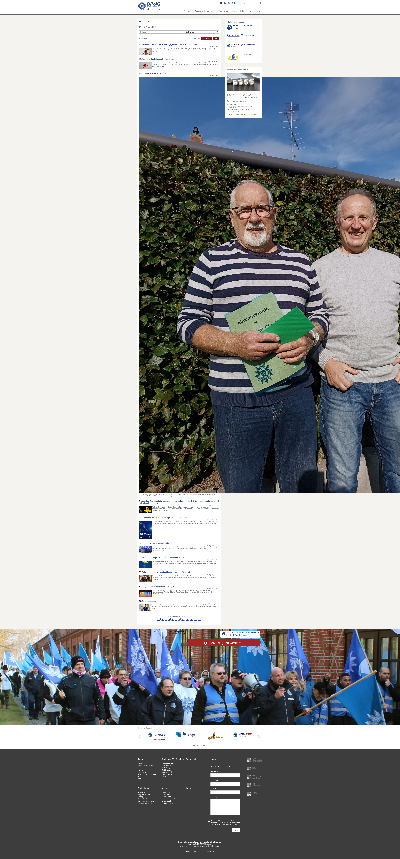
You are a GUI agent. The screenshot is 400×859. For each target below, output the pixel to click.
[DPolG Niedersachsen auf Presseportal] (232, 3)
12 (191, 619)
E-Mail (213, 789)
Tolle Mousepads (149, 601)
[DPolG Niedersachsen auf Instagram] (228, 3)
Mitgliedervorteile (144, 794)
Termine (140, 781)
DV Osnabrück (167, 772)
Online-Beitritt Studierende (147, 801)
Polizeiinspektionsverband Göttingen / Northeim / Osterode (166, 572)
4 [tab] (204, 745)
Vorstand (141, 763)
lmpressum (198, 851)
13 (195, 619)
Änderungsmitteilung (145, 803)
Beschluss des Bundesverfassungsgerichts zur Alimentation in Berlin (170, 44)
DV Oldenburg (167, 774)
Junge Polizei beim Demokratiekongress (159, 587)
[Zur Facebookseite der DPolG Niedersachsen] (224, 3)
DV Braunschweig (168, 763)
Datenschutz (215, 818)
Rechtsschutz (166, 792)
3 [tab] (201, 745)
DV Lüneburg (166, 770)
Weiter (236, 830)
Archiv (260, 11)
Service (250, 11)
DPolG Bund (166, 801)
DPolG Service (247, 26)
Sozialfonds (166, 794)
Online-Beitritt (143, 799)
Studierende (223, 11)
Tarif (139, 779)
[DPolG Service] (233, 28)
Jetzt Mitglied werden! (225, 643)
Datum (207, 38)
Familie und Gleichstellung (147, 774)
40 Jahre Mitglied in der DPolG (155, 73)
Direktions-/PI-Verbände (204, 11)
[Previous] (140, 736)
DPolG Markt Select (249, 45)
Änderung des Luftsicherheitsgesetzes (158, 59)
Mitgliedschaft (238, 11)
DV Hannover (166, 765)
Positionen (141, 770)
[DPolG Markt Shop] (233, 38)
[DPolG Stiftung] (233, 57)
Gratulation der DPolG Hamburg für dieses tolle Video (164, 518)
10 (183, 619)
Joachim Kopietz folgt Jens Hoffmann (157, 543)
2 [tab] (197, 745)
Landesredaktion (143, 768)
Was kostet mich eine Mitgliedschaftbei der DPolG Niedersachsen (242, 633)
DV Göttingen (166, 768)
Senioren (141, 776)
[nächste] (199, 619)
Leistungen (141, 792)
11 (187, 619)
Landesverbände (168, 803)
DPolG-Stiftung (167, 797)
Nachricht (214, 797)
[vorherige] (159, 619)
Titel (215, 38)
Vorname (214, 771)
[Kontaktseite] (220, 3)
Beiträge (140, 797)
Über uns (187, 11)
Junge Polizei (142, 772)
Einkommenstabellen (169, 799)
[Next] (258, 736)
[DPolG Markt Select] (233, 47)
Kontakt (188, 851)
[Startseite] (140, 22)
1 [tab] (194, 745)
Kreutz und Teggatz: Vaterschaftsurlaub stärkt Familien (165, 558)
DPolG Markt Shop (248, 35)
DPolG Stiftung (247, 54)
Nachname (214, 780)
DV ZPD (164, 776)
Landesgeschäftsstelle (145, 765)
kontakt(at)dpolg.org (251, 97)
